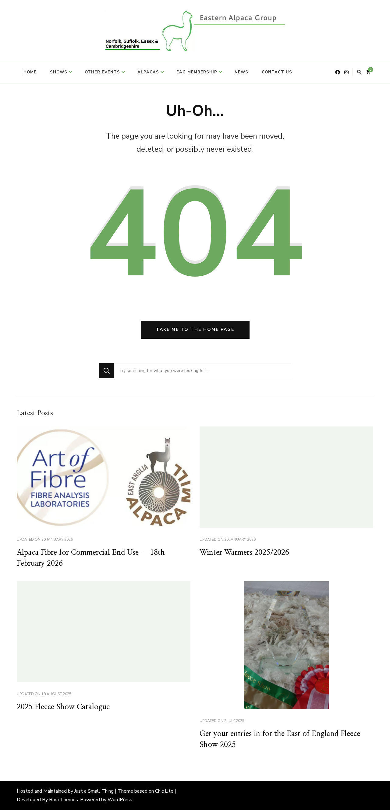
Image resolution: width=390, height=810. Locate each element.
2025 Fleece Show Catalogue (63, 707)
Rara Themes (63, 799)
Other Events (102, 72)
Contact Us (277, 72)
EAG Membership (196, 72)
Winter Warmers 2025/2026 (244, 552)
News (241, 72)
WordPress (120, 799)
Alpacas (148, 72)
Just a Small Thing (94, 791)
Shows (58, 72)
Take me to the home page (195, 329)
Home (30, 72)
